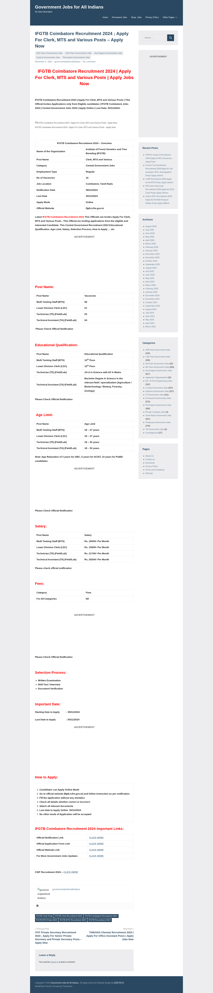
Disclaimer (150, 463)
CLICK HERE (96, 856)
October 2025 (151, 261)
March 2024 (150, 327)
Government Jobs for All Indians (69, 7)
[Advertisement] (84, 256)
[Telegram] (37, 906)
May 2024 (149, 320)
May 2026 (149, 237)
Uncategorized (151, 433)
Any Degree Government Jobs (108, 53)
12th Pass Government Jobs (78, 53)
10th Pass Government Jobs (49, 53)
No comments (89, 61)
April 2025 (149, 282)
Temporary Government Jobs (158, 422)
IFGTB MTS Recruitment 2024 (73, 920)
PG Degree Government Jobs (158, 405)
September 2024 (152, 306)
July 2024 (149, 313)
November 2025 (152, 257)
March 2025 (150, 285)
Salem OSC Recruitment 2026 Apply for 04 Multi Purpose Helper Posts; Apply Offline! (158, 199)
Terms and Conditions (155, 470)
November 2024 (152, 299)
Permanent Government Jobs (76, 57)
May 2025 (149, 278)
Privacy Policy (152, 17)
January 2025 (151, 292)
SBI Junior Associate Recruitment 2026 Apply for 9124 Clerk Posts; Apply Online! (159, 189)
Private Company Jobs (155, 412)
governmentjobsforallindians (67, 61)
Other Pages (168, 17)
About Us (149, 456)
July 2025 (149, 271)
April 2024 (149, 323)
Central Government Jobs (48, 57)
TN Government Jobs (154, 429)
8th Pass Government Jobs (157, 367)
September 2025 (152, 264)
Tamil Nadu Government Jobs (158, 415)
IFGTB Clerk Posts (44, 916)
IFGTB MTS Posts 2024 (46, 920)
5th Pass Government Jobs (157, 364)
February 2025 (151, 289)
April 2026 (149, 240)
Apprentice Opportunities (156, 377)
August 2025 (151, 268)
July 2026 (149, 230)
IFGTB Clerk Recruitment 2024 (68, 916)
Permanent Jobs (119, 17)
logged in (54, 962)
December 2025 (152, 254)
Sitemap (149, 473)
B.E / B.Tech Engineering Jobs (158, 381)
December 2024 (152, 295)
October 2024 (151, 302)
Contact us (150, 459)
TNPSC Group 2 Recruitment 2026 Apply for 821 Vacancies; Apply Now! (158, 158)
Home (105, 17)
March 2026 (150, 244)
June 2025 (150, 275)
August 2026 (151, 226)
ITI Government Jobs (154, 395)
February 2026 (151, 247)
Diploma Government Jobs (157, 391)
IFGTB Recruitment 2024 (100, 920)
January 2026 (151, 251)
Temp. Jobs (136, 17)
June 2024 (150, 316)
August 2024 (151, 309)
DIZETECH (119, 983)
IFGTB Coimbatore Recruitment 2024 (101, 916)
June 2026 (150, 233)
